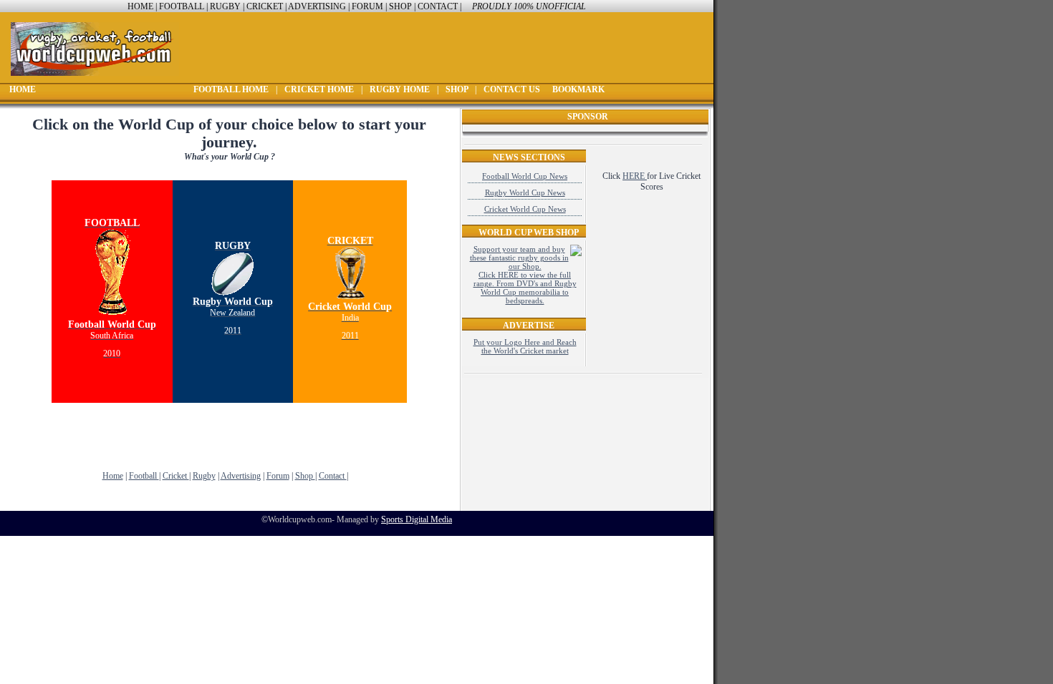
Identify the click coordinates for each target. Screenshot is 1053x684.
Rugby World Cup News (525, 192)
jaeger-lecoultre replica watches (81, 567)
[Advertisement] (229, 431)
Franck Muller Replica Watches (60, 436)
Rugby (225, 6)
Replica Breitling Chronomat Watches (70, 415)
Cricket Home (320, 89)
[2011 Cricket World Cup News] (350, 270)
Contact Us (513, 89)
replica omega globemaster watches (88, 535)
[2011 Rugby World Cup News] (232, 292)
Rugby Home (401, 89)
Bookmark (578, 89)
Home (140, 6)
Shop (401, 6)
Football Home (232, 89)
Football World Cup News (524, 176)
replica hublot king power (72, 578)
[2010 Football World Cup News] (112, 315)
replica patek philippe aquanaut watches (73, 458)
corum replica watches (66, 557)
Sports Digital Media (416, 519)
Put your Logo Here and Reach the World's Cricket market (525, 346)
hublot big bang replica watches (82, 589)
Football (182, 6)
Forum (367, 6)
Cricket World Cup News (525, 209)
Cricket (265, 6)
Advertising (317, 6)
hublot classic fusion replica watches (90, 600)
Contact (439, 6)
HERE (634, 176)
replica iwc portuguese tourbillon (84, 524)
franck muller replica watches (78, 546)
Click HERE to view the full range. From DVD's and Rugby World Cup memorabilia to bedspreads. (525, 287)
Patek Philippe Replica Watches (60, 447)
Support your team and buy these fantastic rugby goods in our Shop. (519, 257)
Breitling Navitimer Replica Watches (68, 426)
